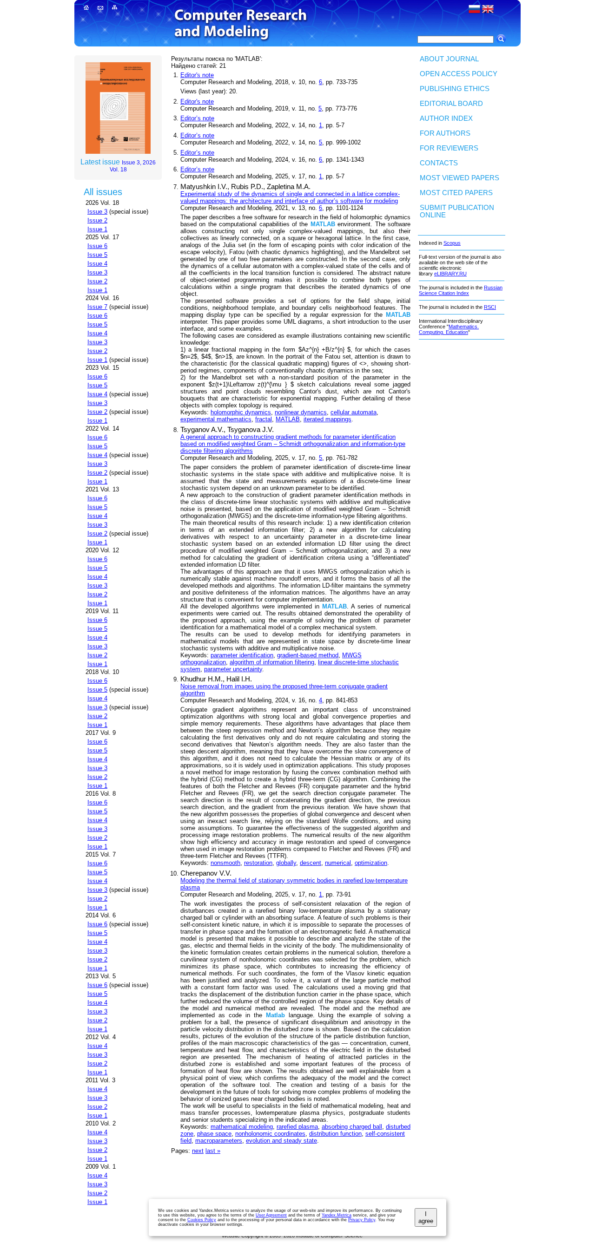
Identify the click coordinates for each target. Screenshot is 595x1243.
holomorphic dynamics (241, 412)
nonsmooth (225, 862)
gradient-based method (307, 655)
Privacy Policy (361, 1219)
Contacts (439, 163)
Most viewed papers (459, 178)
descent (310, 862)
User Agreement (271, 1215)
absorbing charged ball (352, 1126)
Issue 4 (97, 263)
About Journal (449, 59)
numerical (338, 862)
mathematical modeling (242, 1126)
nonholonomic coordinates (270, 1133)
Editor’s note (197, 118)
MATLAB (288, 419)
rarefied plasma (297, 1126)
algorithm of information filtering (272, 662)
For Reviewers (449, 148)
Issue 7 (97, 306)
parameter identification (242, 655)
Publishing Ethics (454, 88)
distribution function (335, 1133)
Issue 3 (97, 211)
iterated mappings (327, 419)
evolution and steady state (281, 1140)
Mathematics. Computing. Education (449, 329)
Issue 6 (97, 245)
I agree (425, 1217)
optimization (371, 862)
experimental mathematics (215, 419)
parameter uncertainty (233, 669)
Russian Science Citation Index (460, 290)
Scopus (452, 243)
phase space (214, 1133)
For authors (445, 133)
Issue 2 (97, 220)
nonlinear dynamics (301, 412)
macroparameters (218, 1140)
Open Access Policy (458, 74)
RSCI (490, 307)
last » (212, 1150)
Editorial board (451, 103)
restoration (258, 862)
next (198, 1150)
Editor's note (197, 75)
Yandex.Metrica (336, 1215)
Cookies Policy (201, 1219)
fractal (263, 419)
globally (286, 862)
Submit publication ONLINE (457, 211)
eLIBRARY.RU (450, 273)
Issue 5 (97, 254)
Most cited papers (456, 192)
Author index (446, 118)
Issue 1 (97, 229)
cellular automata (354, 412)
